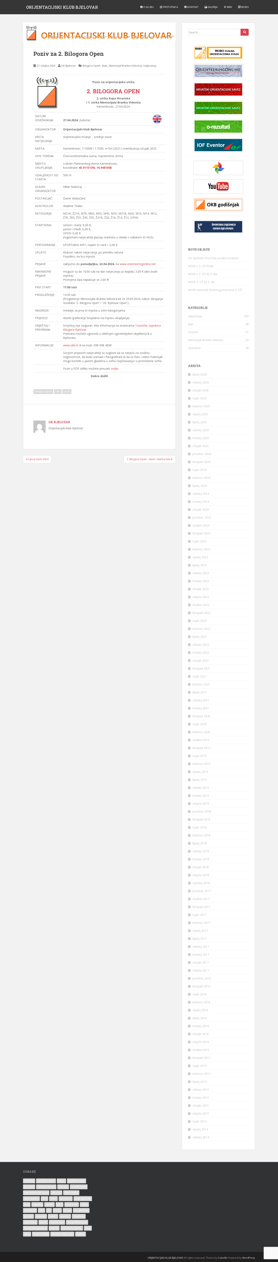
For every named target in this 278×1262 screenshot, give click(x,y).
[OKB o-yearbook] (218, 204)
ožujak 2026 (201, 390)
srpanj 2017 (200, 931)
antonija (29, 1181)
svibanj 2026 (201, 382)
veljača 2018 (201, 875)
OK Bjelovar (68, 65)
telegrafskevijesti (77, 1222)
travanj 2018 (201, 859)
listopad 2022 (201, 613)
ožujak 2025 (201, 446)
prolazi (28, 1216)
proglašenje (81, 1210)
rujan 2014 (200, 1121)
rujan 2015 (200, 1066)
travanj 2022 (201, 652)
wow (27, 1234)
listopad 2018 (201, 819)
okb (58, 391)
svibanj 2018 (201, 851)
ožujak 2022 (201, 660)
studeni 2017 (201, 899)
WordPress (248, 1258)
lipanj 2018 (200, 843)
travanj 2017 (201, 954)
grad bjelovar (83, 1198)
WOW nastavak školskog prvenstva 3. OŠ (215, 290)
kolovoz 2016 (201, 1002)
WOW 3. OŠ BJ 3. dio (201, 282)
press (67, 1210)
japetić (49, 1204)
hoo (26, 1204)
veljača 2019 (201, 803)
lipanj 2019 (200, 780)
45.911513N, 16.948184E (95, 168)
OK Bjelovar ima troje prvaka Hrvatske (213, 258)
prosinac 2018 (202, 811)
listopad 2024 (201, 462)
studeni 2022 (201, 605)
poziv (67, 391)
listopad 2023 (201, 533)
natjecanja (149, 65)
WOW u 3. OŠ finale (201, 266)
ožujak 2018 (201, 867)
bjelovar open (76, 1181)
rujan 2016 (200, 994)
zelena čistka (40, 1234)
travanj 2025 (201, 438)
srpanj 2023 (200, 557)
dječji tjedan (31, 1198)
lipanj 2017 (200, 938)
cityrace (63, 1186)
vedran (54, 1228)
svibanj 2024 (201, 494)
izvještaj (37, 1204)
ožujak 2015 (201, 1105)
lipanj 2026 (200, 374)
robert (53, 1216)
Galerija (212, 7)
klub (104, 65)
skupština (78, 1216)
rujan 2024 (200, 470)
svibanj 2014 (201, 1137)
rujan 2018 (200, 827)
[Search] (245, 32)
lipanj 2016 (200, 1018)
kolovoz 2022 (201, 629)
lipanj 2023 (200, 565)
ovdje (114, 368)
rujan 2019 (200, 756)
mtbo (84, 1204)
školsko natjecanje (62, 1234)
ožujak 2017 (201, 962)
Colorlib (222, 1258)
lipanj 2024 (200, 486)
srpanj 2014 (200, 1129)
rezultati (41, 1216)
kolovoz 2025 (201, 406)
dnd (44, 1198)
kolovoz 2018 (201, 835)
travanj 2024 (201, 501)
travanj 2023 (201, 581)
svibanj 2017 (201, 946)
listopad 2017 (201, 907)
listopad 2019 (201, 748)
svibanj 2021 (201, 700)
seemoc (65, 1216)
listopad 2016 (201, 986)
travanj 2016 (201, 1026)
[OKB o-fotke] (218, 168)
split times (30, 1222)
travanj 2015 (201, 1097)
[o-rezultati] (218, 126)
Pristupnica (170, 7)
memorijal (72, 1204)
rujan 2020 (200, 724)
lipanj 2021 (200, 692)
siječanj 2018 (201, 883)
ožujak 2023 (201, 589)
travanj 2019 (201, 795)
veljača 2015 (201, 1113)
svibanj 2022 (201, 644)
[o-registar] (218, 108)
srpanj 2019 (200, 772)
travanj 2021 (201, 708)
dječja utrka (71, 1192)
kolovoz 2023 (201, 549)
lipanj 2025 (200, 422)
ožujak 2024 (201, 509)
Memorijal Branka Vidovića (125, 65)
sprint (43, 1222)
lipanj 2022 (200, 637)
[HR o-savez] (218, 89)
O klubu (148, 7)
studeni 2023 (201, 525)
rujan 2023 (200, 541)
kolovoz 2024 (201, 478)
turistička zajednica (35, 1228)
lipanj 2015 (200, 1082)
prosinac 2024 (202, 454)
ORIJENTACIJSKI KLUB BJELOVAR (62, 7)
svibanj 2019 (201, 788)
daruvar (56, 1192)
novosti (193, 332)
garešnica (65, 1198)
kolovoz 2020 (201, 732)
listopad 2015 (201, 1058)
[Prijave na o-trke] (218, 71)
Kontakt (192, 7)
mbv (59, 1204)
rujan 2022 (200, 621)
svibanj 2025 (201, 430)
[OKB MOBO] (218, 52)
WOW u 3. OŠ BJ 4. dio (202, 274)
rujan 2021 (200, 676)
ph (48, 1210)
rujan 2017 (200, 915)
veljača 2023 (201, 597)
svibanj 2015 (201, 1089)
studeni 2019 (201, 740)
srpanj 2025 (200, 414)
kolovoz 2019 (201, 764)
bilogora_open (43, 391)
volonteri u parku (72, 1228)
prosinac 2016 (202, 978)
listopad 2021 (201, 668)
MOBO (245, 7)
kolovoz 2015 (201, 1074)
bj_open (29, 1186)
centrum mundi (46, 1186)
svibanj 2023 (201, 573)
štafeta (80, 1234)
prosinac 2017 (202, 891)
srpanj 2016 (200, 1010)
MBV (229, 7)
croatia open (78, 1186)
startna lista (57, 1222)
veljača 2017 (201, 970)
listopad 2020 (201, 716)
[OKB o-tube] (218, 186)
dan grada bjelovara (36, 1192)
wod (87, 1228)
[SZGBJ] (218, 227)
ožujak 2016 (201, 1034)
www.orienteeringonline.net (138, 264)
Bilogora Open (91, 65)
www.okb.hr (71, 345)
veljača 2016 (201, 1042)
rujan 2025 (200, 398)
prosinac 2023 (202, 517)
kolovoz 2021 (201, 684)
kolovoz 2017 (201, 923)
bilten (61, 1181)
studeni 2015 (201, 1050)
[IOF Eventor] (218, 145)
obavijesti (194, 348)
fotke (53, 1198)
